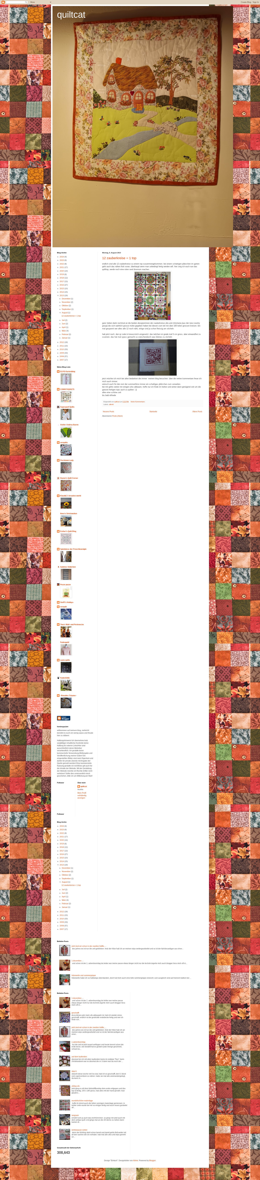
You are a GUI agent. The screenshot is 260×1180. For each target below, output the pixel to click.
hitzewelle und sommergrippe (84, 975)
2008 (62, 356)
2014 (62, 292)
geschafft (75, 1013)
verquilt (63, 607)
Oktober (65, 306)
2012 (62, 342)
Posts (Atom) (117, 416)
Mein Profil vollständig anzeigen (81, 795)
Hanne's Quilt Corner (69, 478)
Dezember (66, 299)
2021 (62, 267)
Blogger (152, 1160)
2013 (62, 295)
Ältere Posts (197, 412)
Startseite (153, 412)
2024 (62, 257)
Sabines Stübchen (68, 567)
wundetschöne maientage (82, 1101)
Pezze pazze (65, 585)
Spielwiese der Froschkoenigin (73, 549)
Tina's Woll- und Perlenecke (72, 624)
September (66, 309)
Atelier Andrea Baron (69, 425)
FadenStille (65, 678)
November (66, 302)
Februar (65, 334)
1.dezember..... (78, 961)
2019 (62, 274)
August (65, 313)
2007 (62, 360)
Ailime (135, 1160)
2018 (62, 278)
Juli (63, 320)
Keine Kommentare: (138, 402)
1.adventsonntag (78, 1042)
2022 (62, 264)
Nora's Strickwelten (68, 513)
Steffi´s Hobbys (66, 602)
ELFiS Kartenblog (67, 371)
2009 (62, 353)
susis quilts (65, 660)
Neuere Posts (108, 412)
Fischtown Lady (67, 460)
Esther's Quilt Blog (68, 531)
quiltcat (71, 14)
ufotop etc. (76, 1086)
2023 (62, 260)
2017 (62, 281)
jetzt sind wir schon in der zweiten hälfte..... (89, 946)
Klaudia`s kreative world (70, 496)
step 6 (74, 1071)
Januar (65, 338)
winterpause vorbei (79, 1130)
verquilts (64, 442)
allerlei (111, 404)
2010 (62, 349)
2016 (62, 285)
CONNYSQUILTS (67, 389)
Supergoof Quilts (67, 407)
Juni (64, 324)
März (64, 331)
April (64, 327)
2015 (62, 289)
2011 (62, 346)
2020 (62, 271)
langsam (75, 1115)
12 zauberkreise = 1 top (119, 258)
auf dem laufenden (79, 1057)
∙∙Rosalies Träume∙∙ (68, 695)
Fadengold (64, 642)
